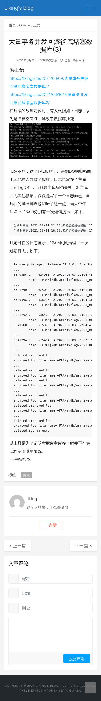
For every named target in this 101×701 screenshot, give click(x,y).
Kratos (37, 690)
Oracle (24, 25)
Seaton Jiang (70, 690)
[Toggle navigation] (90, 8)
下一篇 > (83, 545)
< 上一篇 (17, 545)
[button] (50, 525)
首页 (12, 25)
